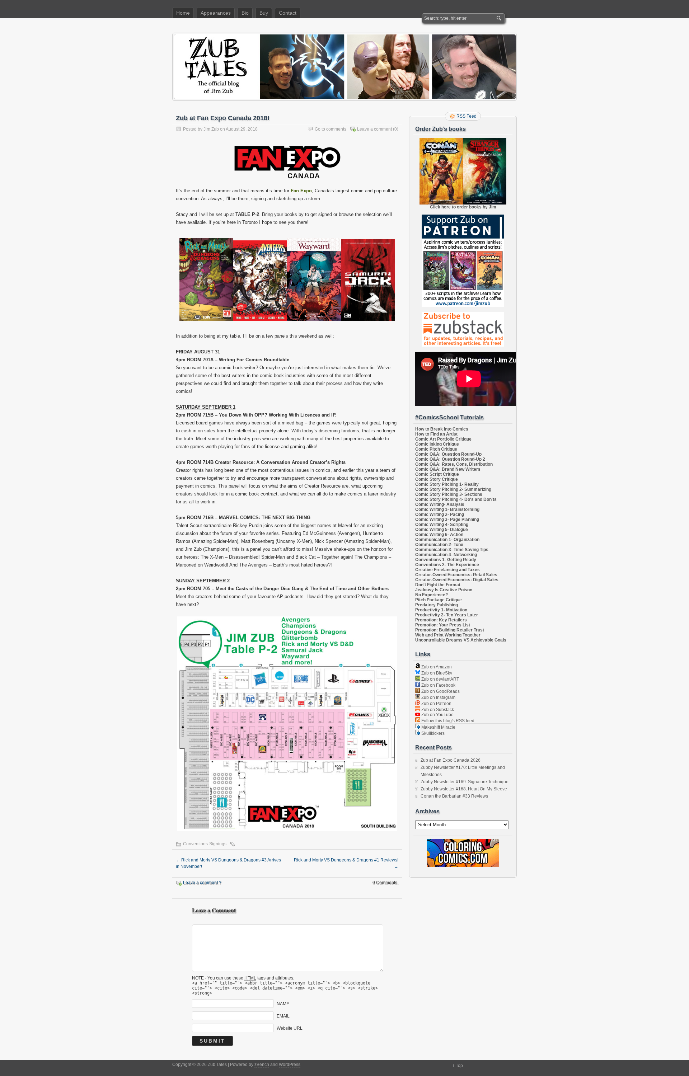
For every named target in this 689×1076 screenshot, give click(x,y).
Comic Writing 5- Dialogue (441, 529)
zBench (261, 1064)
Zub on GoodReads (440, 691)
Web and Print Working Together (448, 635)
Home (183, 13)
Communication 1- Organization (447, 539)
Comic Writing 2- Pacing (439, 514)
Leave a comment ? (202, 882)
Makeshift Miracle (437, 727)
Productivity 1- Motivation (441, 609)
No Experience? (431, 594)
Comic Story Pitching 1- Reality (447, 484)
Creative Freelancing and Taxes (447, 569)
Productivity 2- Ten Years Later (446, 614)
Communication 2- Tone (439, 544)
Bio (245, 13)
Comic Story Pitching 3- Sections (448, 494)
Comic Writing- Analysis (439, 504)
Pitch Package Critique (438, 599)
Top (459, 1065)
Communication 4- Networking (446, 554)
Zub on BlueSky (436, 673)
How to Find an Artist (436, 434)
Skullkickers (432, 733)
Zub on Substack (437, 709)
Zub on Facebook (437, 685)
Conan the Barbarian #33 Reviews (454, 796)
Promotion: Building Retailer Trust (449, 630)
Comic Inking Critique (437, 444)
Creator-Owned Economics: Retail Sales (456, 574)
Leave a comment (374, 129)
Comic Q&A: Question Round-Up (448, 454)
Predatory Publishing (436, 604)
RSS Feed (466, 116)
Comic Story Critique (436, 479)
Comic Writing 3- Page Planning (447, 519)
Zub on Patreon (435, 703)
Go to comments (330, 129)
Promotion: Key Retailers (441, 619)
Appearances (216, 13)
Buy (263, 13)
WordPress (289, 1064)
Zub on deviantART (439, 679)
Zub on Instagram (437, 697)
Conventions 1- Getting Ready (445, 559)
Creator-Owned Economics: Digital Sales (456, 579)
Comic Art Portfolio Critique (443, 439)
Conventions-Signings (204, 843)
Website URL (290, 1028)
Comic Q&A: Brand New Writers (448, 469)
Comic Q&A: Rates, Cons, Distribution (454, 464)
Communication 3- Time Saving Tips (451, 549)
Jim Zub (211, 129)
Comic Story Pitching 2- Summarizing (453, 489)
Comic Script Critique (437, 474)
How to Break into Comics (441, 429)
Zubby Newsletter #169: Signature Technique (464, 781)
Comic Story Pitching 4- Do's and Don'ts (456, 499)
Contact (287, 13)
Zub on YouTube (437, 714)
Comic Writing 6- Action (439, 534)
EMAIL (283, 1016)
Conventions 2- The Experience (447, 564)
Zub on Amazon (436, 666)
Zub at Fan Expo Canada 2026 (451, 760)
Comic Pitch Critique (436, 449)
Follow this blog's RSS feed (447, 720)
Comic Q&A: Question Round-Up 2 (450, 459)
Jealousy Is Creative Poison (443, 589)
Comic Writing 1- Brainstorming (447, 509)
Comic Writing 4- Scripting (441, 524)
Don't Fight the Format (437, 584)
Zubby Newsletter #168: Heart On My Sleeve (464, 788)
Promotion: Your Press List (442, 625)
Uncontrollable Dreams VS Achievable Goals (460, 640)
